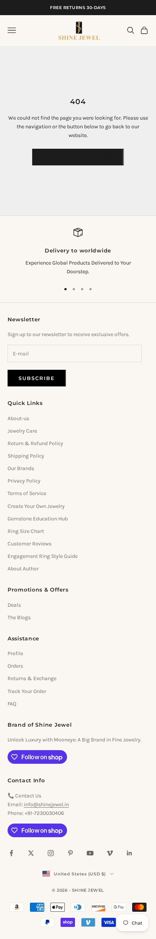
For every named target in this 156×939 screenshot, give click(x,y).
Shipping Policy (26, 456)
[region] (78, 252)
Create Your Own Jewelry (36, 506)
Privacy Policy (24, 481)
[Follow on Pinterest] (70, 853)
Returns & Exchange (32, 678)
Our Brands (21, 468)
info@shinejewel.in (46, 804)
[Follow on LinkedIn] (129, 853)
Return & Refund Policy (35, 443)
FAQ (12, 704)
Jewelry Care (22, 431)
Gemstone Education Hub (38, 518)
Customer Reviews (29, 543)
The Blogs (19, 617)
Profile (15, 653)
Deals (14, 605)
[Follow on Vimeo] (110, 853)
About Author (23, 568)
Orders (15, 666)
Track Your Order (27, 691)
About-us (18, 418)
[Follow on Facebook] (11, 853)
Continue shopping (77, 157)
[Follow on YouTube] (90, 853)
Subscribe (37, 378)
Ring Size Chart (26, 531)
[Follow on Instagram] (51, 853)
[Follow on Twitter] (31, 853)
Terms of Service (27, 493)
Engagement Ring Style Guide (43, 556)
